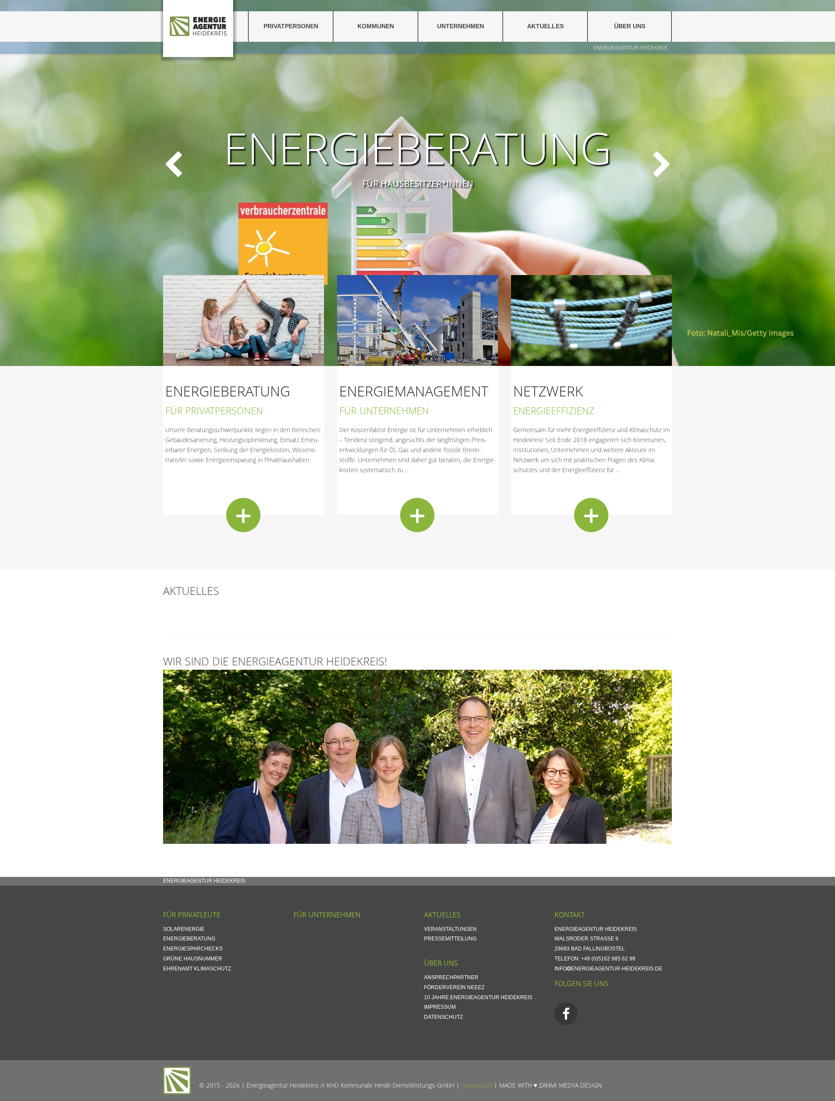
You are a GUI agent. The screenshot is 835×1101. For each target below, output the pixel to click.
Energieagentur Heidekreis (630, 47)
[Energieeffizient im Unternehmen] (417, 320)
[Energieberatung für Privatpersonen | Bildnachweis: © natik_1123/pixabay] (243, 320)
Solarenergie (183, 929)
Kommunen (375, 26)
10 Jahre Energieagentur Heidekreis (478, 997)
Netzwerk (548, 391)
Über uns (629, 26)
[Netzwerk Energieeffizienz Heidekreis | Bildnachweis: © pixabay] (591, 320)
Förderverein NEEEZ (454, 987)
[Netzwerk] (591, 515)
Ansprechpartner (451, 977)
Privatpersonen (291, 26)
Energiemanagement (413, 391)
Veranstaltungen (450, 929)
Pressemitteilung (450, 939)
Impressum (440, 1007)
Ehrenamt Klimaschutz (197, 969)
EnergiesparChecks (193, 949)
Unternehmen (460, 26)
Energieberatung (417, 147)
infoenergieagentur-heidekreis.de (608, 969)
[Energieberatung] (243, 515)
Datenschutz (443, 1017)
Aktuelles (545, 26)
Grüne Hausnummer (192, 959)
